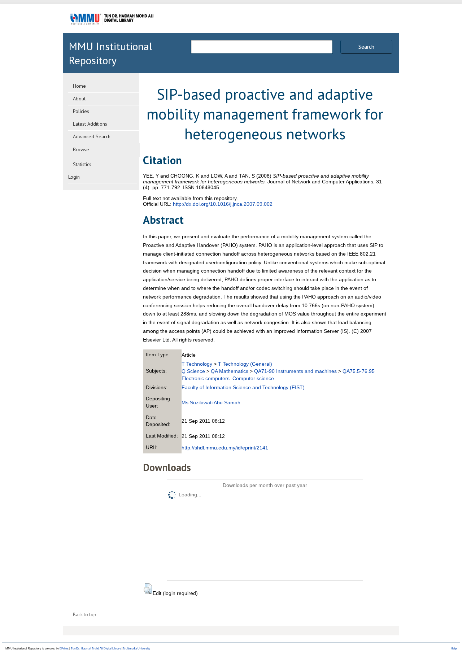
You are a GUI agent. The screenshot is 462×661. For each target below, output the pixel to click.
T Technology (197, 364)
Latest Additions (90, 124)
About (79, 98)
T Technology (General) (245, 364)
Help (454, 648)
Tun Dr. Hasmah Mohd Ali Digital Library (96, 648)
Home (79, 86)
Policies (81, 111)
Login (74, 177)
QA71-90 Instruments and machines (295, 371)
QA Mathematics (229, 371)
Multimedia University (136, 648)
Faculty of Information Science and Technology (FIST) (243, 387)
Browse (81, 149)
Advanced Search (91, 136)
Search (366, 46)
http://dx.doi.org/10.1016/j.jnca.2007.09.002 (223, 204)
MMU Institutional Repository (110, 53)
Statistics (82, 164)
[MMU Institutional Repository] (112, 32)
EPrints (64, 648)
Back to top (84, 615)
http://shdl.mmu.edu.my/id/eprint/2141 (225, 448)
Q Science (193, 371)
